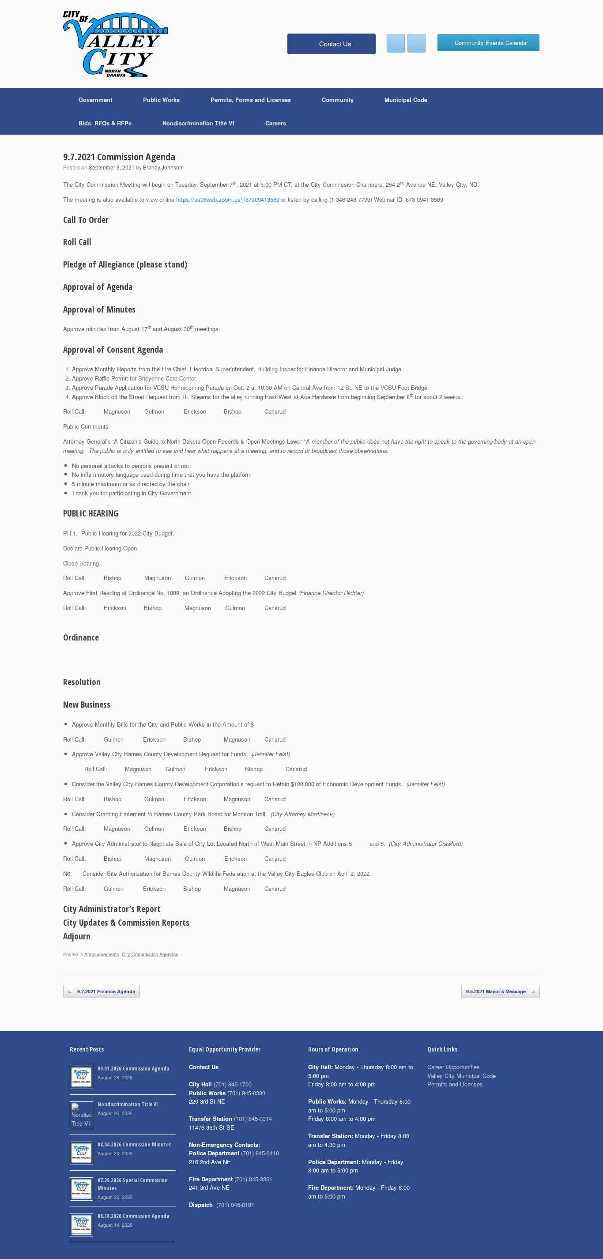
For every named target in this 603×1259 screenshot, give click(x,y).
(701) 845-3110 (260, 1153)
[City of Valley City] (115, 44)
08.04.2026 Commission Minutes (134, 1144)
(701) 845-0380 (246, 1093)
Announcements (101, 953)
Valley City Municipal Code (461, 1075)
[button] (527, 111)
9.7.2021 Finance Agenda (101, 991)
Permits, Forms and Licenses (251, 99)
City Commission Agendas (150, 953)
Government (95, 99)
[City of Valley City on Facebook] (396, 43)
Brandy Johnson (162, 167)
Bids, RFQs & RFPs (105, 123)
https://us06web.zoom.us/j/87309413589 (227, 199)
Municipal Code (405, 99)
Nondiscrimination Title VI (198, 123)
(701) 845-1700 (233, 1084)
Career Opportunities (453, 1067)
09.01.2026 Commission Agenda (133, 1068)
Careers (275, 123)
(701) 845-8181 (235, 1204)
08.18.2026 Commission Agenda (133, 1216)
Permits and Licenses (455, 1084)
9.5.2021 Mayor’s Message (500, 991)
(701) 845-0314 (253, 1118)
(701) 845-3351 (253, 1179)
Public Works (161, 99)
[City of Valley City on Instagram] (416, 43)
